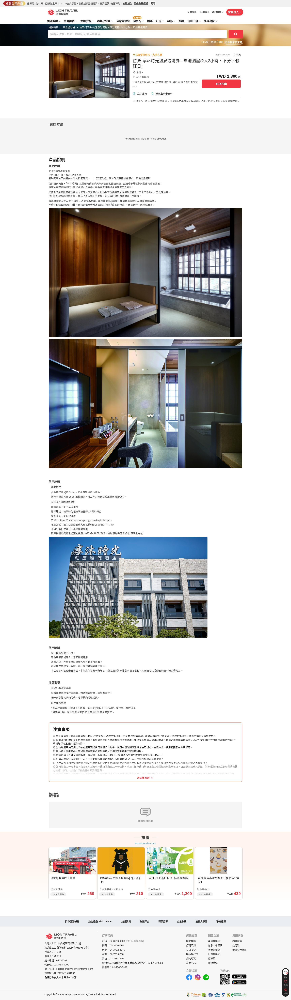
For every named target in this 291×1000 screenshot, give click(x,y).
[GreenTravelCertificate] (244, 995)
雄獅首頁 (53, 27)
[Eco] (236, 995)
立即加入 (127, 3)
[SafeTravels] (204, 995)
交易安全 (191, 949)
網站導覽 (191, 958)
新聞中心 (191, 962)
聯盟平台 (144, 921)
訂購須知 (191, 945)
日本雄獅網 (214, 954)
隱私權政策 (192, 954)
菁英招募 (163, 921)
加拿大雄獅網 (215, 945)
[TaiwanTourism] (196, 995)
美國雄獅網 (214, 941)
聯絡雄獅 (221, 921)
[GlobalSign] (188, 995)
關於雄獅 (191, 941)
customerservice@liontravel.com (74, 968)
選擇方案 (221, 84)
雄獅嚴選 (237, 941)
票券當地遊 (69, 27)
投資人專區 (201, 921)
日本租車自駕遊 (233, 42)
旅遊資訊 (126, 921)
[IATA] (217, 995)
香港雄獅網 (214, 949)
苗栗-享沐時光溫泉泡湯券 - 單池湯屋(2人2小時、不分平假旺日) (114, 27)
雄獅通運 (213, 962)
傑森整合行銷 (239, 949)
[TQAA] (223, 995)
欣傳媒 (235, 945)
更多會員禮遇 (141, 3)
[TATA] (210, 995)
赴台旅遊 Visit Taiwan (100, 921)
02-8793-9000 (61, 964)
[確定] (236, 34)
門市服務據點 (72, 921)
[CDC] (228, 995)
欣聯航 (211, 958)
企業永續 (181, 921)
